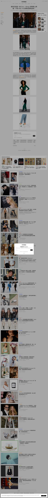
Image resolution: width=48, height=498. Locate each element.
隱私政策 (27, 251)
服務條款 (25, 251)
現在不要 (24, 253)
